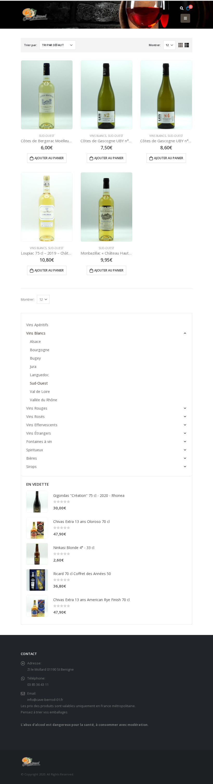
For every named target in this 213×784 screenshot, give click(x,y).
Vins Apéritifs (37, 324)
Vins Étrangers (38, 433)
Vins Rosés (35, 416)
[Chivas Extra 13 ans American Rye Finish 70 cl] (37, 606)
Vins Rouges (36, 408)
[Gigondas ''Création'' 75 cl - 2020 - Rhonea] (37, 502)
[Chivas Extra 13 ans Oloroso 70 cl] (37, 528)
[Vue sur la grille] (180, 45)
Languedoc (39, 374)
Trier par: (30, 45)
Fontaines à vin (39, 441)
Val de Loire (40, 391)
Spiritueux (34, 449)
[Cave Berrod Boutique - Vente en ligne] (35, 14)
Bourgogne (39, 349)
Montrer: (155, 45)
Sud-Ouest (46, 136)
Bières (31, 458)
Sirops (31, 466)
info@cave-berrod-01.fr (45, 699)
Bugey (35, 358)
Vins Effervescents (41, 424)
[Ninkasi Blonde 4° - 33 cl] (37, 554)
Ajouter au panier (49, 158)
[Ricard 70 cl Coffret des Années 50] (37, 580)
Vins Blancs (98, 136)
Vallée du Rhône (43, 399)
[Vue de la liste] (186, 45)
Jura (33, 366)
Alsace (35, 341)
